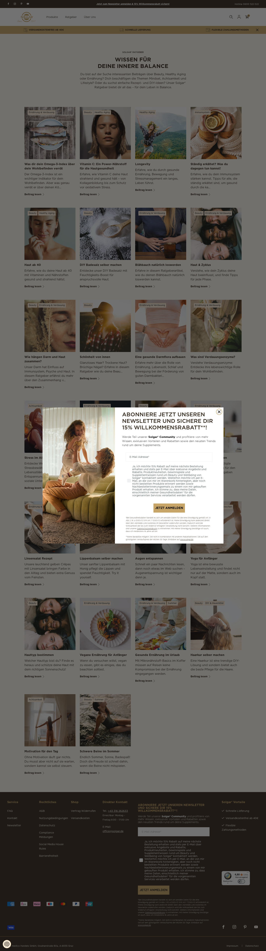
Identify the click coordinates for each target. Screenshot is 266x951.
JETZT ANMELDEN (169, 508)
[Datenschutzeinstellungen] (7, 944)
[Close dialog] (219, 412)
